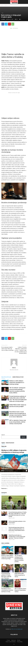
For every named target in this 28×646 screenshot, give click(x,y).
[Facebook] (2, 24)
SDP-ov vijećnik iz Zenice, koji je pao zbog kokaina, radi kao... (20, 590)
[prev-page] (2, 427)
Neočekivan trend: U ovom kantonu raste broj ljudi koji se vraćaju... (7, 590)
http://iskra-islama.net (14, 369)
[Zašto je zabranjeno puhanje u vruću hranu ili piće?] (4, 523)
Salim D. (2, 470)
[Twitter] (6, 24)
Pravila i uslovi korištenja (11, 641)
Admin (3, 19)
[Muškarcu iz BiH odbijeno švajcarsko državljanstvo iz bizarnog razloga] (5, 382)
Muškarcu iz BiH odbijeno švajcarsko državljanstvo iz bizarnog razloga (16, 382)
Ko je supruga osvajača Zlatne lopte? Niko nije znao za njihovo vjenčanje (7, 349)
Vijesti (6, 5)
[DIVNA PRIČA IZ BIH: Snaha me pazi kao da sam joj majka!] (5, 406)
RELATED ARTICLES (6, 377)
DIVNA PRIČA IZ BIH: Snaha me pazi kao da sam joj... (20, 575)
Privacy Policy (19, 641)
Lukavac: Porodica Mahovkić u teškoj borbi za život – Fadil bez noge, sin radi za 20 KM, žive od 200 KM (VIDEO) (21, 350)
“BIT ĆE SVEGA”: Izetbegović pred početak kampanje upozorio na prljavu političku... (19, 558)
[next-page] (5, 427)
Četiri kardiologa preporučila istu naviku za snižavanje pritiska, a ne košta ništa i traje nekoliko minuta (16, 529)
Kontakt (18, 640)
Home (2, 5)
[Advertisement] (14, 39)
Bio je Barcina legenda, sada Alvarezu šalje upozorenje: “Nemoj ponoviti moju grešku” (13, 504)
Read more (4, 488)
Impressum (13, 640)
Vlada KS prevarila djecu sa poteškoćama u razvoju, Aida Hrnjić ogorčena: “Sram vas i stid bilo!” (17, 537)
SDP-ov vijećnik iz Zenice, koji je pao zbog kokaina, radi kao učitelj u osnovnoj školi (17, 422)
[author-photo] (14, 365)
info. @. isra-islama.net (16, 629)
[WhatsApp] (12, 24)
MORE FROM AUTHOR (18, 377)
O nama (8, 640)
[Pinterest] (9, 24)
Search (3, 434)
